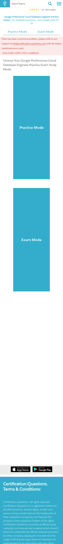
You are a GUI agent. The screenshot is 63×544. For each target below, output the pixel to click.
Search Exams (18, 3)
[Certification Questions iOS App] (21, 471)
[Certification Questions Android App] (42, 471)
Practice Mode (31, 127)
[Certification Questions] (5, 3)
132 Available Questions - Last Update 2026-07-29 (32, 20)
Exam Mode (31, 239)
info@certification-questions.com (29, 43)
